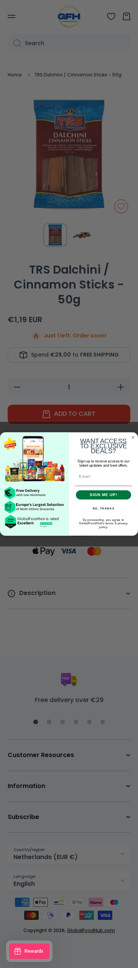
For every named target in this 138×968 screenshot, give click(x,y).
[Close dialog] (133, 437)
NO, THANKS (104, 508)
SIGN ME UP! (104, 495)
